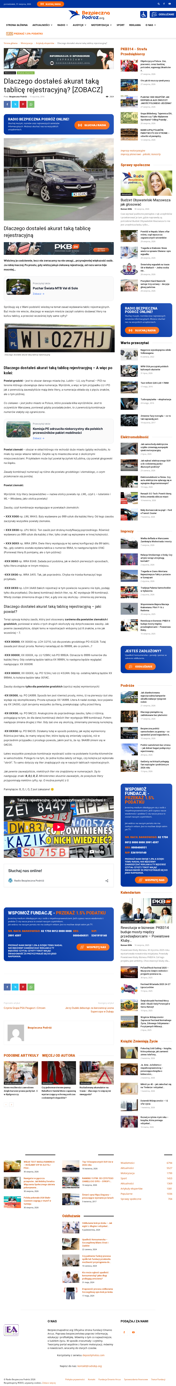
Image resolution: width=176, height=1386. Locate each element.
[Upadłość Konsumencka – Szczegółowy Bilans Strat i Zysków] (70, 1244)
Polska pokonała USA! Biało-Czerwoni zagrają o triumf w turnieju (37, 1201)
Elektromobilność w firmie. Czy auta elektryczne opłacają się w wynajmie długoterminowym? (156, 480)
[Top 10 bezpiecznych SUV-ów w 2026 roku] (70, 1166)
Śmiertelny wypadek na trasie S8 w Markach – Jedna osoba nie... (155, 267)
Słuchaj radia (95, 125)
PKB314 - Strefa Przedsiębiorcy (134, 51)
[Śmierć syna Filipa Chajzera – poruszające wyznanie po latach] (70, 1199)
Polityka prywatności (75, 1379)
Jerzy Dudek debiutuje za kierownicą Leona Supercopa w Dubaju (89, 1009)
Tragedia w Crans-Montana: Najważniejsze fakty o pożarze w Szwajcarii (156, 574)
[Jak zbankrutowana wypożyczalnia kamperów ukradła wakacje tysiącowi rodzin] (129, 697)
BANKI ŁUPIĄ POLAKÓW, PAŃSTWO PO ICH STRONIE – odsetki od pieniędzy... (155, 133)
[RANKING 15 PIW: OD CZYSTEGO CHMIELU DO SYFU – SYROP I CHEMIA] (70, 1183)
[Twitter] (15, 104)
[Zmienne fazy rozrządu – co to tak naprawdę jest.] (129, 420)
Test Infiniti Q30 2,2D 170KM (155, 383)
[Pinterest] (23, 104)
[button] (158, 3)
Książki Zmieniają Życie (139, 1041)
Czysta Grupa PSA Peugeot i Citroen (24, 1008)
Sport (120, 25)
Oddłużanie (143, 666)
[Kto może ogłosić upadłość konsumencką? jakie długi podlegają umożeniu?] (70, 1277)
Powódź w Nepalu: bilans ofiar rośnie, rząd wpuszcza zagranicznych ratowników (155, 234)
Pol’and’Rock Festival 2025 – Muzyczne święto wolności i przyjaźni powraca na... (155, 971)
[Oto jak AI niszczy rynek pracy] (129, 85)
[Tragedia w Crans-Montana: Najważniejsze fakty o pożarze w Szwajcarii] (129, 576)
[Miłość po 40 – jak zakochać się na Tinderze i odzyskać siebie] (129, 1089)
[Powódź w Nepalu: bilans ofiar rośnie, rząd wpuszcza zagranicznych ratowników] (129, 236)
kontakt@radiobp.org (90, 1366)
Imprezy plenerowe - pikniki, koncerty (141, 154)
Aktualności (41, 25)
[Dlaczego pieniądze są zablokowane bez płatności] (129, 716)
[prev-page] (6, 1105)
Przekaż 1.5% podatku (28, 33)
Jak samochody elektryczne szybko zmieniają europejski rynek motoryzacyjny (154, 447)
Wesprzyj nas (96, 947)
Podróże (127, 685)
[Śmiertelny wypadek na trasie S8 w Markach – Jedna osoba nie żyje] (129, 269)
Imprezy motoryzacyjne (133, 150)
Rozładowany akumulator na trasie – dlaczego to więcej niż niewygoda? (95, 1091)
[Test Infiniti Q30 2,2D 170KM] (129, 387)
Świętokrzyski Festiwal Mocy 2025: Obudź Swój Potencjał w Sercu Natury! (155, 1004)
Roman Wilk (126, 209)
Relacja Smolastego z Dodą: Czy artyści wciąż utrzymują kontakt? (156, 558)
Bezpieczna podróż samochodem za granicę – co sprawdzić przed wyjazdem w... (155, 731)
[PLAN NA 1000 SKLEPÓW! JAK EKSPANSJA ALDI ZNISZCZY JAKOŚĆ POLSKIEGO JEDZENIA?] (129, 101)
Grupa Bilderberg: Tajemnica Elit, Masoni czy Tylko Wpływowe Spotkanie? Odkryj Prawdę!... (156, 116)
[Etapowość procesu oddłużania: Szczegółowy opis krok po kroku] (70, 1293)
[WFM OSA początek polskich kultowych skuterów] (129, 371)
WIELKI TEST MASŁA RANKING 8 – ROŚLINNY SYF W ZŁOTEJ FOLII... (39, 1165)
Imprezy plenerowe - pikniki (133, 922)
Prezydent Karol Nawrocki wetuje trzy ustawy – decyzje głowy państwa (155, 284)
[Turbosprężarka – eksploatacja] (129, 404)
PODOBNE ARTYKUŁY (21, 1055)
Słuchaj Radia (53, 4)
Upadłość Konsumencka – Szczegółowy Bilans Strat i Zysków (95, 1242)
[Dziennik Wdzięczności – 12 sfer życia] (129, 1105)
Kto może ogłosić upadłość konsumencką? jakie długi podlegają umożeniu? (95, 1275)
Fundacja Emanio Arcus (109, 1379)
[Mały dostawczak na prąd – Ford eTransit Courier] (129, 514)
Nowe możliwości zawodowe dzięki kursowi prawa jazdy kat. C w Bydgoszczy (21, 1091)
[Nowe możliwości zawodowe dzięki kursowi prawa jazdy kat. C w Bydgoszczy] (21, 1073)
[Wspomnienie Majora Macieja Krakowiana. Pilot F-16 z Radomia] (129, 609)
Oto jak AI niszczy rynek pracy (155, 80)
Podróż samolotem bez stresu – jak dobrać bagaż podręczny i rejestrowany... (156, 748)
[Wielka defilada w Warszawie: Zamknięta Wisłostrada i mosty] (129, 543)
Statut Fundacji (158, 1379)
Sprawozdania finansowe (136, 1379)
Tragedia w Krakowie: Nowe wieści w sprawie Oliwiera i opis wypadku (156, 251)
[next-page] (11, 1105)
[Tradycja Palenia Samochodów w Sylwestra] (129, 592)
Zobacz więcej (49, 1382)
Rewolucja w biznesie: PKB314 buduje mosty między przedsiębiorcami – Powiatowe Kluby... (145, 934)
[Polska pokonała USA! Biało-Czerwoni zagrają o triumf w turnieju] (12, 1202)
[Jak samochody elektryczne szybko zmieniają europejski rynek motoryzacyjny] (129, 449)
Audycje (78, 25)
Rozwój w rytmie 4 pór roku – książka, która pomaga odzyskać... (154, 1120)
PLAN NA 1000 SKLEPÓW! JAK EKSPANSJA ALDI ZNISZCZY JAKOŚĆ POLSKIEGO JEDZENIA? (156, 100)
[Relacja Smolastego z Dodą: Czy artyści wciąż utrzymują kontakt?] (129, 559)
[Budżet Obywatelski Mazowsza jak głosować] (146, 183)
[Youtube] (169, 3)
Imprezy (127, 531)
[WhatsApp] (31, 104)
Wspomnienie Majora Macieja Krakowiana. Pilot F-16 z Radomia (155, 607)
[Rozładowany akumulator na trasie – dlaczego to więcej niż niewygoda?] (97, 1073)
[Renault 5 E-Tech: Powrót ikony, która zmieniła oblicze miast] (129, 498)
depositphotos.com (93, 1355)
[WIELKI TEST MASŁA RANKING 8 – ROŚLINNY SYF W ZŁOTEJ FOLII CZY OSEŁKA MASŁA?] (12, 1166)
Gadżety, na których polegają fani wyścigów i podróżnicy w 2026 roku (155, 764)
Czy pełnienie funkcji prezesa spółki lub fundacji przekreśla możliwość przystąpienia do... (96, 1259)
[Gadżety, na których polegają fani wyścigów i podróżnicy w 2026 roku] (129, 766)
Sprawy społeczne (135, 165)
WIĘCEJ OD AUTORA (58, 1055)
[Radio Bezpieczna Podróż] (89, 14)
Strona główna (17, 25)
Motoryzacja (27, 43)
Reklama (135, 25)
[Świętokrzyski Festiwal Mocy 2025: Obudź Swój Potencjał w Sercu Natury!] (129, 1005)
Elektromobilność (135, 437)
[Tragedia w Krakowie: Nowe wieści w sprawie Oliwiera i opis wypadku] (129, 252)
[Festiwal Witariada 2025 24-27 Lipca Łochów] (129, 989)
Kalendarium (130, 892)
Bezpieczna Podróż (18, 96)
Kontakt (91, 1379)
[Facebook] (164, 3)
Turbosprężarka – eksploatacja (156, 399)
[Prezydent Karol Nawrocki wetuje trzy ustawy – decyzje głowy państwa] (129, 285)
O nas (149, 25)
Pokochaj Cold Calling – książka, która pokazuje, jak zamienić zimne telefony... (156, 1051)
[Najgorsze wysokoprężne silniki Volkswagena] (129, 354)
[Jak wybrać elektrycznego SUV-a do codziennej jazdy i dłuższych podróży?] (129, 465)
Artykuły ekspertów (45, 43)
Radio (61, 25)
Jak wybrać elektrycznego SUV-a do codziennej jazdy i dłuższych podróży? (156, 464)
